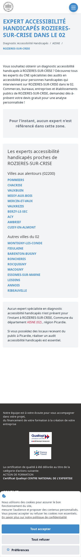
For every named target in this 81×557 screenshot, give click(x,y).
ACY (10, 217)
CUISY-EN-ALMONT (22, 227)
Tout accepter (40, 529)
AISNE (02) (34, 322)
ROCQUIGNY (17, 264)
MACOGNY (15, 269)
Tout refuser (40, 539)
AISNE (56, 43)
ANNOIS (14, 285)
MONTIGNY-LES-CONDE (25, 243)
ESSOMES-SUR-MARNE (24, 275)
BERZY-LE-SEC (18, 211)
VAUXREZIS (16, 206)
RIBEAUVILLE (17, 290)
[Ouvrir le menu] (73, 7)
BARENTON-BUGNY (22, 254)
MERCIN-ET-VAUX (20, 201)
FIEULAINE (15, 248)
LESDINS (14, 280)
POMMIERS (16, 180)
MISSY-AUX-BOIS (20, 196)
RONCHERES (17, 259)
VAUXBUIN (16, 190)
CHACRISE (15, 185)
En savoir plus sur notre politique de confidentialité (34, 517)
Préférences (20, 550)
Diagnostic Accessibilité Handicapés (25, 43)
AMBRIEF (14, 222)
